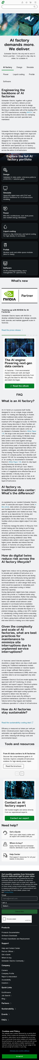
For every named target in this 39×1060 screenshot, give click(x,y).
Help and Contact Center (11, 948)
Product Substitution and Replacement (16, 939)
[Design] (19, 67)
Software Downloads (9, 936)
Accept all (19, 1056)
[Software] (7, 81)
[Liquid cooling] (18, 74)
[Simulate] (30, 67)
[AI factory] (8, 67)
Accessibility (6, 980)
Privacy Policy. (8, 892)
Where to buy (7, 958)
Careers (5, 970)
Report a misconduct (9, 977)
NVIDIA (29, 112)
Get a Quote (6, 955)
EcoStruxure (6, 992)
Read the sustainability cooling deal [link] (16, 723)
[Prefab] (31, 74)
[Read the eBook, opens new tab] (19, 386)
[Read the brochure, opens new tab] (13, 766)
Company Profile (8, 973)
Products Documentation (11, 932)
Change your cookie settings (19, 1051)
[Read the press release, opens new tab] (12, 330)
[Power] (6, 74)
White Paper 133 (15, 462)
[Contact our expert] (19, 818)
